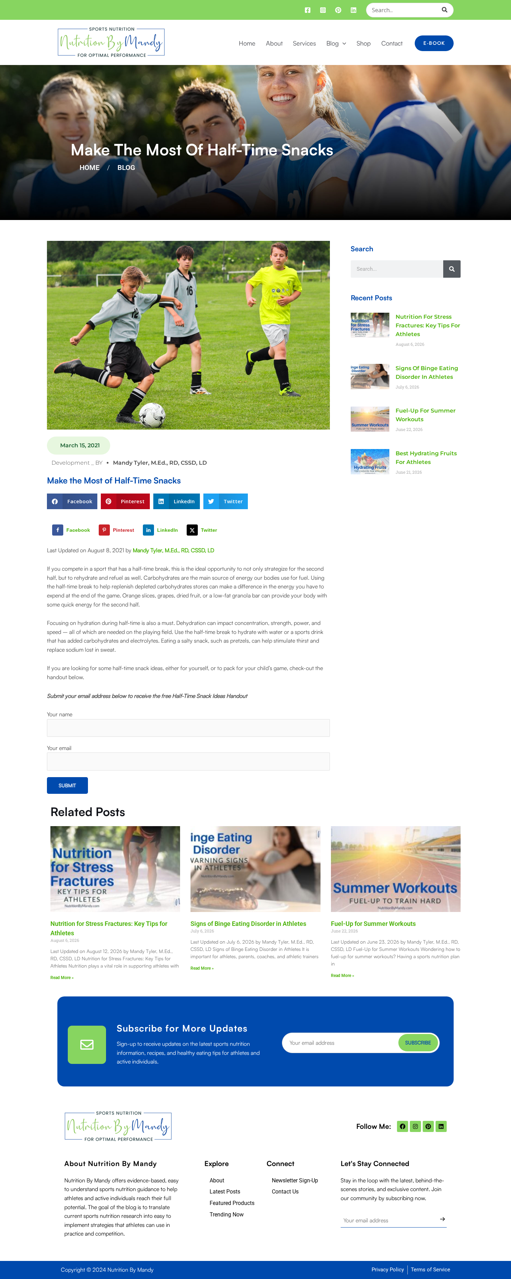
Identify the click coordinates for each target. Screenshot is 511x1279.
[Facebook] (307, 10)
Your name (59, 714)
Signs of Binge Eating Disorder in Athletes (248, 923)
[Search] (446, 10)
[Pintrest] (338, 10)
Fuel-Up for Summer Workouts (373, 923)
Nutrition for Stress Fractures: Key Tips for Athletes (428, 325)
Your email (59, 747)
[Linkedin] (353, 10)
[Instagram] (322, 10)
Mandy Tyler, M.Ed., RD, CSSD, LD (173, 550)
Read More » (62, 977)
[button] (342, 43)
